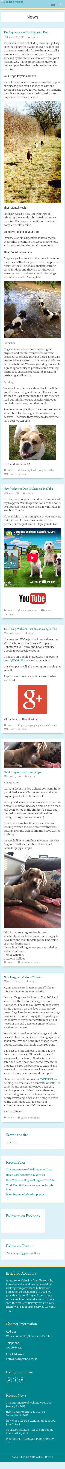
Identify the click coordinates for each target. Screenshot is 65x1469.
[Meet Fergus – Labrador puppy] (32, 766)
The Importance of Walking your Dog (26, 33)
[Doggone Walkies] (12, 2)
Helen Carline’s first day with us (25, 1174)
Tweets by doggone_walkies (23, 1253)
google (25, 725)
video (24, 610)
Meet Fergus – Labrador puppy (22, 772)
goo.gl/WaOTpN (13, 660)
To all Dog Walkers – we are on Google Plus (30, 629)
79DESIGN (46, 1079)
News (11, 470)
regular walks (46, 470)
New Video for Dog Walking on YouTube (28, 489)
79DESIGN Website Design (38, 1457)
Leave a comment (17, 474)
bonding (25, 470)
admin (34, 37)
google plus (36, 725)
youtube (32, 610)
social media (51, 725)
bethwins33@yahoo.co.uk (21, 1358)
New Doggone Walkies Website (23, 977)
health (34, 470)
